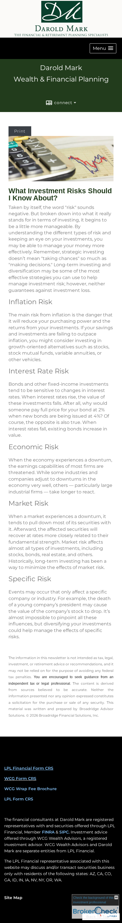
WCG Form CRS (20, 778)
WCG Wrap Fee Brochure (30, 788)
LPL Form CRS (18, 799)
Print (20, 131)
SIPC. (64, 832)
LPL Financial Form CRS (28, 768)
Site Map (13, 897)
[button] (103, 48)
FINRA (48, 832)
